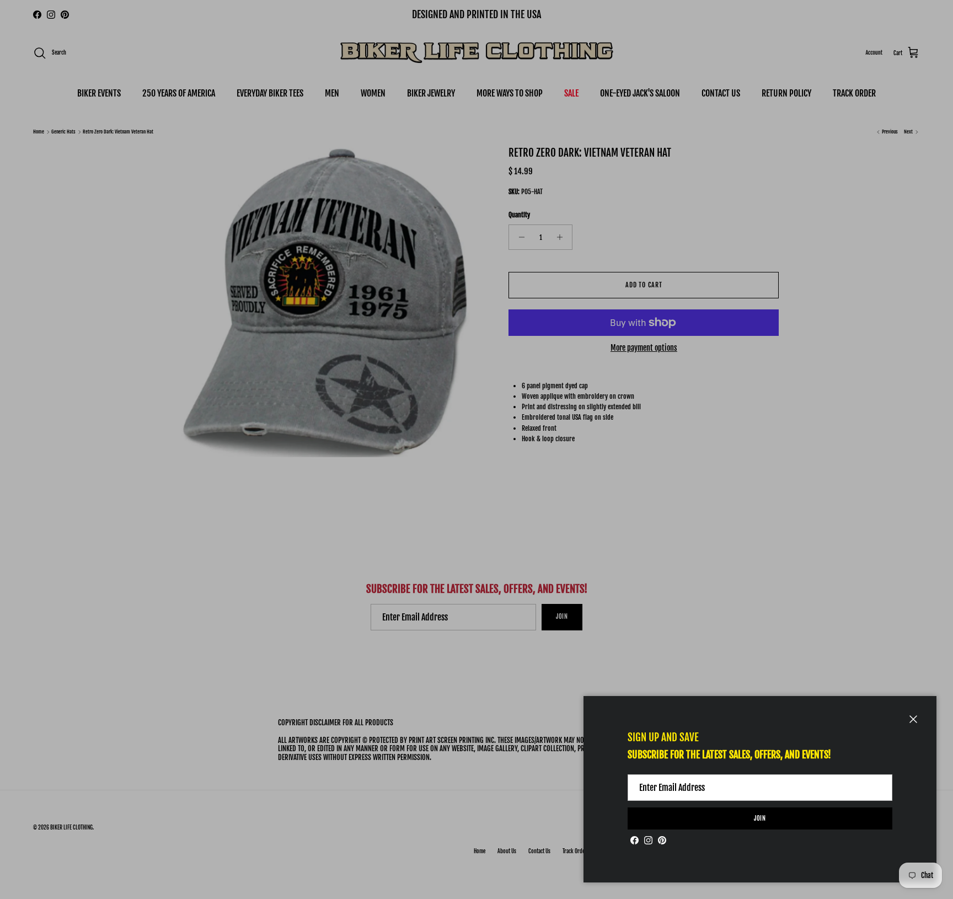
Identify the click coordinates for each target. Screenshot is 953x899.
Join (760, 818)
